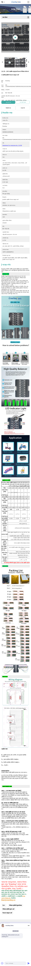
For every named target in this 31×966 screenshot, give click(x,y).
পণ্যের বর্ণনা (23, 108)
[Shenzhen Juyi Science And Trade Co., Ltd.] (16, 2)
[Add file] (2, 963)
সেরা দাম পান (8, 102)
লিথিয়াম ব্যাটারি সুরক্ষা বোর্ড (8, 909)
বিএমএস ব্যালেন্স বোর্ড (7, 913)
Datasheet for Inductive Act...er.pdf (12, 145)
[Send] (28, 963)
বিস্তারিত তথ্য (8, 108)
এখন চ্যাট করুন (23, 102)
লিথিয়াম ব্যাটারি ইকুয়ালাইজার (15, 905)
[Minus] (29, 926)
